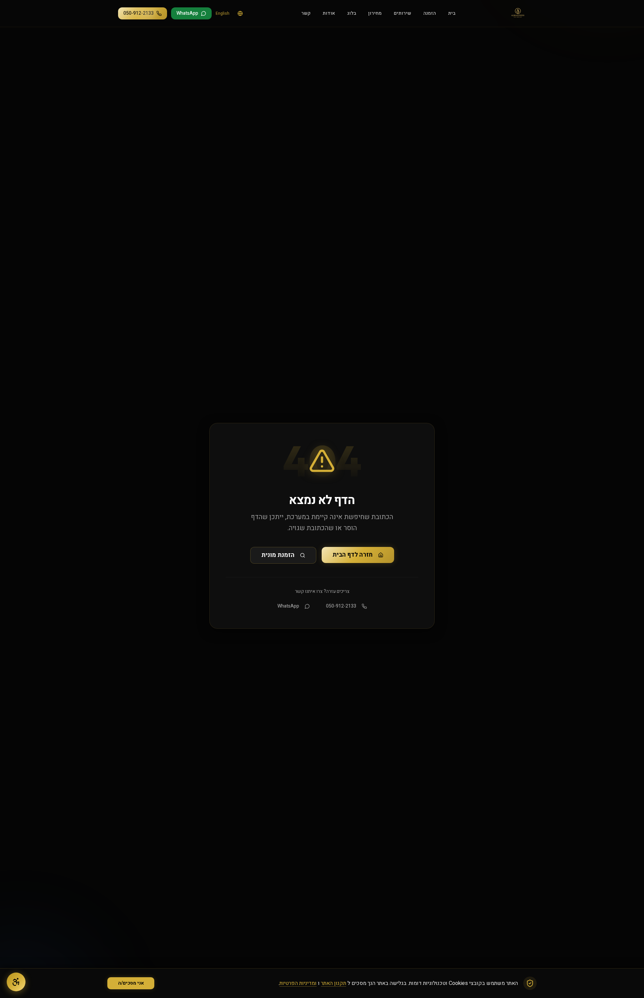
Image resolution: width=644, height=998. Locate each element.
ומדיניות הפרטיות (298, 983)
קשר (306, 13)
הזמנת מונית (277, 555)
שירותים (402, 13)
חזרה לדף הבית (352, 554)
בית (451, 13)
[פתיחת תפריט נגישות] (16, 982)
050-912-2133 (341, 606)
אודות (329, 13)
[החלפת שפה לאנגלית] (240, 13)
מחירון (375, 13)
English (222, 13)
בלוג (351, 13)
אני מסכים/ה (131, 983)
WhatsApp (288, 606)
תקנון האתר (333, 983)
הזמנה (429, 13)
